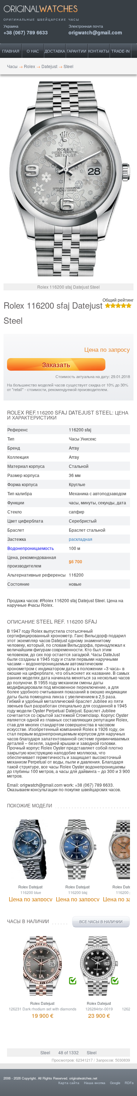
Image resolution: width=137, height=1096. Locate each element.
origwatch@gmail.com (95, 32)
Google (115, 1082)
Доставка (55, 51)
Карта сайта (68, 1082)
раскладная (80, 539)
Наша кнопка (94, 1082)
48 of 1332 (68, 1052)
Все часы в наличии (101, 921)
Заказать (56, 364)
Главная (10, 51)
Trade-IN (120, 51)
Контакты (98, 51)
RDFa (129, 1082)
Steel (45, 1052)
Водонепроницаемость (30, 548)
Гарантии (76, 51)
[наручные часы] (47, 14)
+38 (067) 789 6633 (26, 32)
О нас (33, 51)
